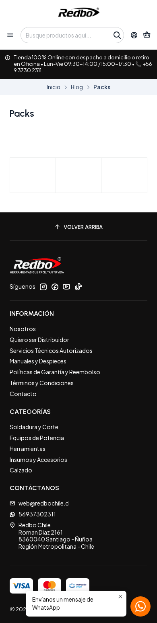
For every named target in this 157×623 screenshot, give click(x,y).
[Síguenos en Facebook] (55, 287)
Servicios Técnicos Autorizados (51, 350)
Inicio (53, 87)
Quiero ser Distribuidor (39, 339)
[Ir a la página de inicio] (78, 13)
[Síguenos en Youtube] (66, 287)
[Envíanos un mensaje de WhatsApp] (140, 606)
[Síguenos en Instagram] (43, 287)
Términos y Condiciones (42, 382)
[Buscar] (117, 35)
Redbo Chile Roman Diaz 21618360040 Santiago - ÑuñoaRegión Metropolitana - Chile (56, 535)
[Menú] (10, 35)
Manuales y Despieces (38, 361)
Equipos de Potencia (37, 437)
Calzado (21, 470)
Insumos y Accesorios (38, 459)
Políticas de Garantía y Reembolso (55, 371)
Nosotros (23, 328)
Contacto (23, 393)
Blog (77, 87)
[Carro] (146, 35)
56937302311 (37, 514)
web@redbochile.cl (44, 503)
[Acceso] (134, 35)
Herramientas (27, 448)
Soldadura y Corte (34, 426)
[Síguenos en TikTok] (78, 287)
